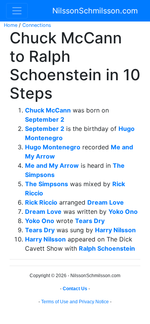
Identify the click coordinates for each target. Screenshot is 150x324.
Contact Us (75, 288)
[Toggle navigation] (17, 10)
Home (10, 25)
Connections (36, 25)
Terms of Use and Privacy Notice (75, 301)
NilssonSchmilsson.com (95, 10)
